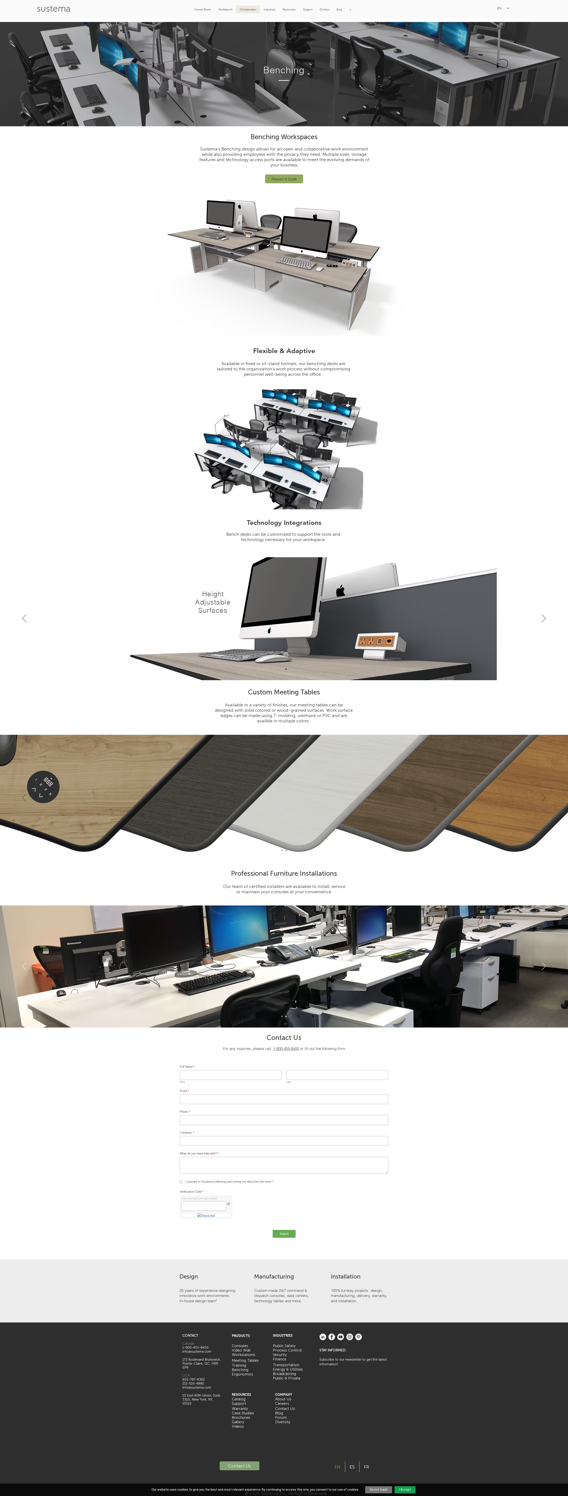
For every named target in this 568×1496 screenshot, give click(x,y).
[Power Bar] (286, 669)
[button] (203, 9)
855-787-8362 (193, 1379)
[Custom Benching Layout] (284, 499)
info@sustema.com (196, 1387)
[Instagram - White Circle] (349, 1337)
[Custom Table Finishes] (282, 850)
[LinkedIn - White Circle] (323, 1337)
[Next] (544, 449)
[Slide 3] (282, 1016)
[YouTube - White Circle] (340, 1337)
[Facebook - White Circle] (331, 1337)
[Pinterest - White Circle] (358, 1337)
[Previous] (24, 449)
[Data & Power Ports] (282, 669)
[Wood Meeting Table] (286, 850)
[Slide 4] (286, 1016)
